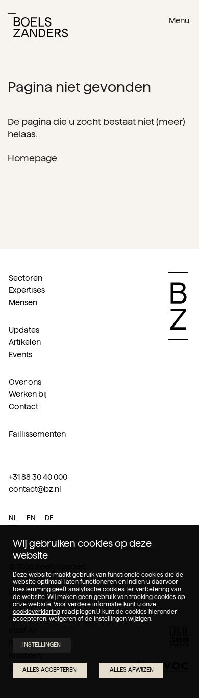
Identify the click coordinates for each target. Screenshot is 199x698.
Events (20, 354)
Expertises (27, 290)
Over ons (25, 382)
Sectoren (25, 277)
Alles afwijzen (132, 670)
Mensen (23, 302)
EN (31, 518)
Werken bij (28, 394)
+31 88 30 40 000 (38, 476)
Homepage (32, 158)
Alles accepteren (49, 670)
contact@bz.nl (35, 489)
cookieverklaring (36, 612)
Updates (24, 330)
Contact (23, 406)
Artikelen (25, 342)
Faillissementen (37, 434)
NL (13, 518)
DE (49, 518)
